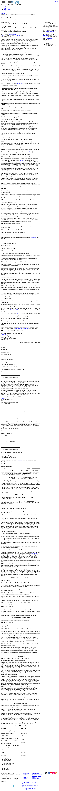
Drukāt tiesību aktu (7, 764)
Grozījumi (47, 43)
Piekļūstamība (35, 778)
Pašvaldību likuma (13, 34)
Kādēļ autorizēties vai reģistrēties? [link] (8, 20)
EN (58, 1)
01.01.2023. (45, 35)
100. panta (18, 309)
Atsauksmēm (25, 776)
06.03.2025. (19, 83)
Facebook (5, 768)
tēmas (4, 8)
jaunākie (5, 10)
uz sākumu (3, 13)
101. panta (30, 309)
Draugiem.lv (6, 769)
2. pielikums (22, 160)
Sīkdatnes (34, 777)
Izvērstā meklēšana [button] (5, 16)
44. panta (18, 35)
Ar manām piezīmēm (8, 762)
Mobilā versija (35, 773)
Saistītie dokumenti (47, 40)
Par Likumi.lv (26, 773)
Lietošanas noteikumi (37, 774)
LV (56, 1)
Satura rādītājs (46, 39)
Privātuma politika (36, 776)
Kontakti (25, 778)
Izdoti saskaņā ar (49, 44)
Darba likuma (13, 309)
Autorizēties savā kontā (6, 17)
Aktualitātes (25, 774)
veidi (4, 6)
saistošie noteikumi (50, 31)
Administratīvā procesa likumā (22, 328)
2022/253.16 (49, 38)
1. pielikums (29, 152)
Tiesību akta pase (47, 22)
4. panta (2, 35)
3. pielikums (33, 237)
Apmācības (25, 777)
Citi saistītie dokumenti (50, 45)
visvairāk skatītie (7, 9)
